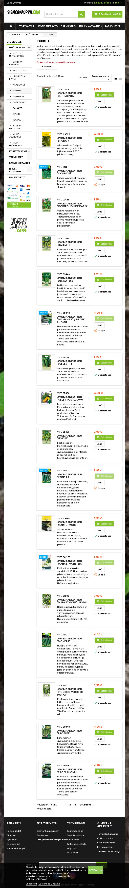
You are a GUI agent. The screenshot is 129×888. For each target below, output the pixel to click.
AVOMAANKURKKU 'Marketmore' (69, 523)
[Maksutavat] (19, 196)
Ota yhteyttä (47, 823)
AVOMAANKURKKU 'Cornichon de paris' (72, 205)
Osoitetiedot (13, 844)
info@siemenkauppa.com (52, 839)
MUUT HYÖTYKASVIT (16, 144)
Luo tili (118, 2)
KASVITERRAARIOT (19, 163)
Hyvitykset (12, 839)
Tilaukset (11, 835)
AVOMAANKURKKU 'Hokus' (69, 437)
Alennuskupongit (16, 848)
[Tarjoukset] (19, 224)
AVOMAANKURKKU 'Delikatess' (69, 279)
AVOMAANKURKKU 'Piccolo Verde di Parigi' (70, 692)
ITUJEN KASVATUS (89, 26)
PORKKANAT (19, 102)
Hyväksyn (96, 870)
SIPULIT (16, 114)
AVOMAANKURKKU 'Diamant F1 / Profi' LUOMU (70, 319)
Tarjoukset (112, 26)
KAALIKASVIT (19, 84)
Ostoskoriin (104, 94)
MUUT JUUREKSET (15, 135)
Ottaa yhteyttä (14, 2)
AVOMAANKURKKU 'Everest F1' (69, 362)
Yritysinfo (72, 848)
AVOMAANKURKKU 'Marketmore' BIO (69, 562)
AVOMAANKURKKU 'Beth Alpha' (69, 94)
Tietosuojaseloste (77, 844)
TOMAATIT (18, 119)
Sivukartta (72, 852)
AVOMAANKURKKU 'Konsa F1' (69, 476)
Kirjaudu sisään (102, 2)
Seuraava (87, 804)
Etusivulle (14, 42)
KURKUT (17, 90)
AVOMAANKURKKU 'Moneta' (69, 640)
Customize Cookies (49, 883)
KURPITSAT (18, 96)
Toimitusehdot (75, 831)
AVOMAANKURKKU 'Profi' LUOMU (69, 771)
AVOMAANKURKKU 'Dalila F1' (69, 243)
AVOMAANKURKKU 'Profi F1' (69, 732)
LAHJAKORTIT (17, 177)
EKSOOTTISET (20, 70)
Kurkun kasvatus (106, 842)
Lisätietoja (31, 883)
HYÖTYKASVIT (26, 26)
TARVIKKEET (68, 26)
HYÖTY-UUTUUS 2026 (16, 55)
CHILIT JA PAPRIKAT (15, 63)
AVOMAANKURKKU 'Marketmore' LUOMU (72, 601)
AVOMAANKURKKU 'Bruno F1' (69, 139)
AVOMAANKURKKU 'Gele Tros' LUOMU (70, 398)
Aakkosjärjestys (101, 78)
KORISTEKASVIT (47, 26)
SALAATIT (17, 108)
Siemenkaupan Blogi (108, 851)
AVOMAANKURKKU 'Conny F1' (69, 172)
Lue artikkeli (47, 66)
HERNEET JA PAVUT (17, 78)
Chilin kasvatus (105, 838)
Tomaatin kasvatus (107, 834)
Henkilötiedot (14, 831)
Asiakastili (14, 823)
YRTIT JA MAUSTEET (15, 127)
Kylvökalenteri (105, 847)
